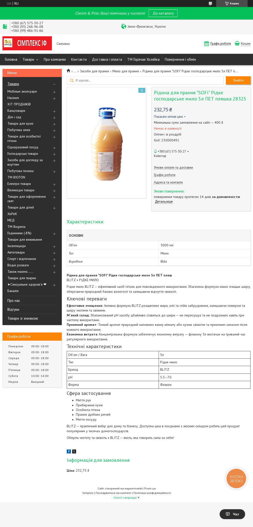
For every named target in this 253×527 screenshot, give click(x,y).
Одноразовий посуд (22, 147)
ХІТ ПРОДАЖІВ (19, 104)
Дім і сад (14, 117)
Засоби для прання (94, 71)
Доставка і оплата (107, 59)
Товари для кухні (20, 123)
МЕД (11, 220)
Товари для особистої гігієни (24, 138)
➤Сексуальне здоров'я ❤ (26, 284)
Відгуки (13, 309)
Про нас (13, 300)
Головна (11, 59)
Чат (236, 514)
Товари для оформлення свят (26, 198)
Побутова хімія (18, 130)
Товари (28, 59)
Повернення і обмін (180, 59)
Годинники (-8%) (19, 233)
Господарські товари (22, 153)
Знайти (238, 80)
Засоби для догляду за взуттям (25, 162)
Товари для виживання (24, 239)
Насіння (13, 98)
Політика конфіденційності (152, 493)
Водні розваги (18, 265)
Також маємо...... (20, 271)
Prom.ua (150, 488)
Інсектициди (16, 246)
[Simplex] (27, 43)
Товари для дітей (20, 207)
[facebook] (69, 452)
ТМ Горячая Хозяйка (143, 59)
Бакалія (13, 291)
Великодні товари (20, 190)
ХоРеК (12, 214)
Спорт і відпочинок (21, 258)
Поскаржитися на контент (113, 493)
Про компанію (55, 59)
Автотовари (16, 252)
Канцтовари (16, 110)
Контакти (79, 59)
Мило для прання (125, 71)
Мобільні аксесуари (22, 91)
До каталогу (163, 13)
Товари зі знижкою (22, 318)
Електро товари (19, 183)
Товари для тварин (21, 278)
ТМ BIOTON (16, 177)
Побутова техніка (20, 171)
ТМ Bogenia (16, 226)
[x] (74, 452)
